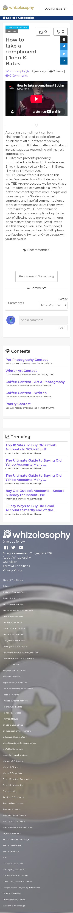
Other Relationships (13, 785)
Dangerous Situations (14, 640)
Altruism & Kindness (13, 604)
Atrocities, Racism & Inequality (18, 610)
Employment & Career (14, 670)
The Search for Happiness (15, 875)
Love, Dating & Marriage (15, 755)
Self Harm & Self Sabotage (16, 839)
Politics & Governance (14, 821)
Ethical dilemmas (11, 676)
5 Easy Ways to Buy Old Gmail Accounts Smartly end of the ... (31, 508)
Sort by (63, 299)
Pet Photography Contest (26, 360)
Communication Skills (14, 628)
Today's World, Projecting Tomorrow (21, 887)
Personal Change (11, 809)
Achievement (9, 586)
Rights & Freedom (12, 833)
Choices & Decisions (12, 622)
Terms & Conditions (16, 566)
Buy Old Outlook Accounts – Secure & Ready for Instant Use (34, 493)
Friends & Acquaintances (15, 700)
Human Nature (10, 718)
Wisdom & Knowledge (14, 905)
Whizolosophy (15, 71)
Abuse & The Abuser (13, 580)
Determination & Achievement (18, 658)
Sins (5, 857)
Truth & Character (12, 893)
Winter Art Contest (21, 371)
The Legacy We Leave (13, 869)
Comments (18, 75)
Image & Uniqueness (13, 724)
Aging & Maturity (12, 598)
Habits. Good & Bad (12, 706)
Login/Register (56, 8)
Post (61, 327)
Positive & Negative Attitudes (17, 827)
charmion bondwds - (16, 453)
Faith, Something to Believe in (18, 688)
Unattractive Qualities (14, 899)
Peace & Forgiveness (13, 803)
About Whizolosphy (17, 557)
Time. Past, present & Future (17, 881)
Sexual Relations (11, 851)
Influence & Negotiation (14, 737)
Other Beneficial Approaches (17, 779)
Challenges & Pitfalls (13, 616)
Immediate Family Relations (17, 730)
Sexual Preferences (12, 845)
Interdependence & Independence (19, 743)
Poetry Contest (18, 404)
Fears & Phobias (11, 694)
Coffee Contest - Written (26, 393)
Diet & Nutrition (11, 664)
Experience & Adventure (15, 682)
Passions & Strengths (13, 797)
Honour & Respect (12, 712)
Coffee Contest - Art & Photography (35, 382)
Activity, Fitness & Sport (15, 592)
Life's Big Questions (13, 749)
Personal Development (14, 815)
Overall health (10, 791)
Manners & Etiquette (13, 761)
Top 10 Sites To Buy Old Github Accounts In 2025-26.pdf (30, 447)
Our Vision (10, 562)
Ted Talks (11, 31)
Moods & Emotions (12, 773)
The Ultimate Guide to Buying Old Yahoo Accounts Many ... (33, 463)
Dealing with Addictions (15, 646)
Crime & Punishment (13, 634)
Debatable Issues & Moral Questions (21, 652)
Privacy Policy (12, 570)
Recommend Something (36, 276)
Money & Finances (12, 767)
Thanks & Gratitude (17, 27)
